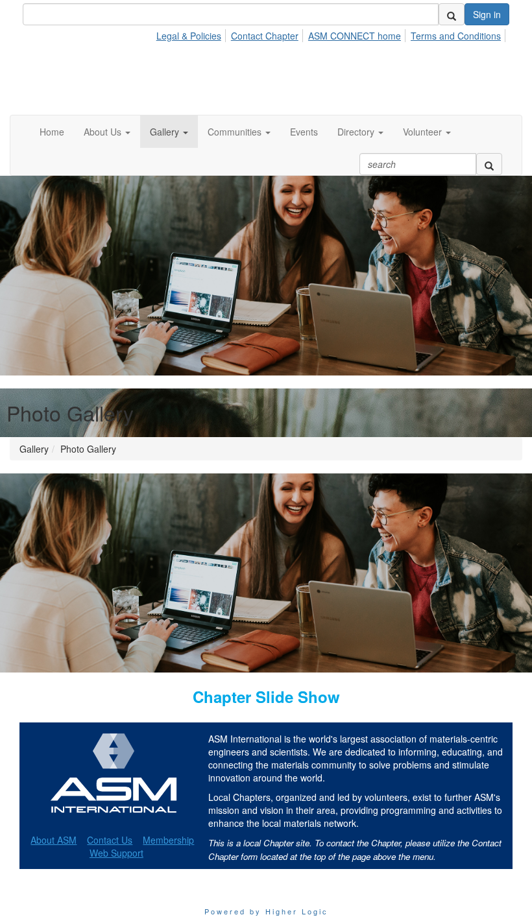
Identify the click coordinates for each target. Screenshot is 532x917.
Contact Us (109, 839)
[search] (452, 14)
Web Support (116, 852)
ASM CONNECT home (354, 35)
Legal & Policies (188, 35)
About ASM (53, 839)
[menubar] (332, 33)
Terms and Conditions (456, 35)
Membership (168, 839)
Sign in (487, 14)
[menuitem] (192, 33)
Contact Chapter (264, 35)
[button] (107, 131)
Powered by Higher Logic (266, 911)
